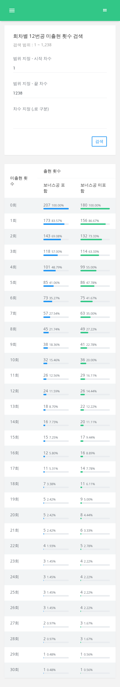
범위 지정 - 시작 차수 (32, 58)
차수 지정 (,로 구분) (31, 108)
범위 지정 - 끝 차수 (30, 83)
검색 (99, 141)
